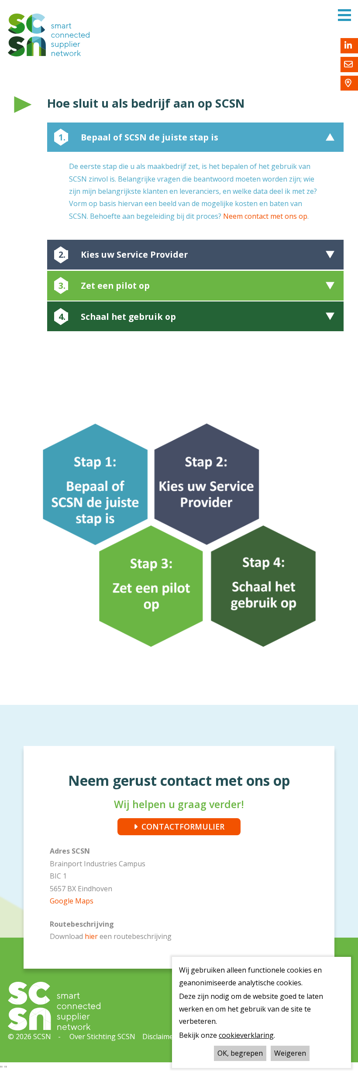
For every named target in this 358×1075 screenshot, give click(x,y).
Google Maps (71, 901)
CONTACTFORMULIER (182, 826)
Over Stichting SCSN (102, 1036)
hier (92, 936)
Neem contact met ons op (265, 216)
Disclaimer (159, 1036)
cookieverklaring (246, 1035)
